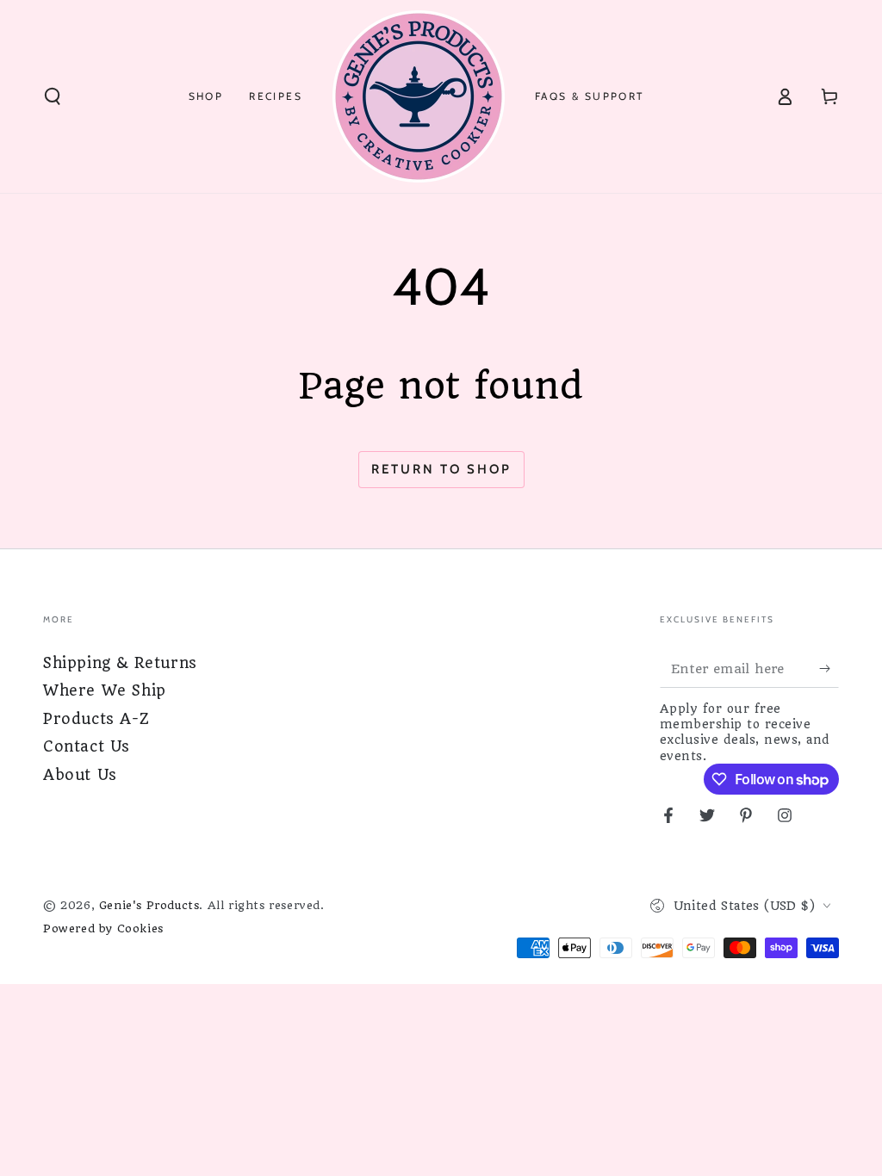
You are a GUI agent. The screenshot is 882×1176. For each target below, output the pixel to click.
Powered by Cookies (103, 928)
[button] (52, 96)
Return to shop (441, 469)
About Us (80, 774)
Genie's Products (149, 905)
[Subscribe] (829, 668)
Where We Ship (104, 690)
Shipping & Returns (120, 663)
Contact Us (86, 746)
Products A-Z (96, 718)
